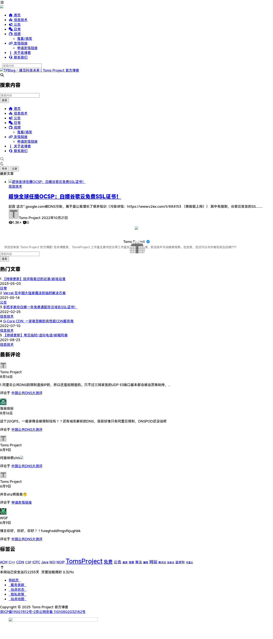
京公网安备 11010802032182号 (61, 611)
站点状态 (17, 589)
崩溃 (125, 562)
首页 (17, 15)
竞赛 (131, 562)
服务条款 (17, 585)
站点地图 (17, 599)
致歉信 (170, 562)
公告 (17, 24)
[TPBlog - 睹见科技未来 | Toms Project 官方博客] (39, 70)
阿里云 (189, 562)
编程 (145, 562)
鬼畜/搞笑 (24, 38)
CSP (28, 562)
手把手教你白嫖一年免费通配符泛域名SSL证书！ (40, 307)
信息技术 (20, 19)
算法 (138, 562)
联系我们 (20, 57)
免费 (108, 562)
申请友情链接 (27, 48)
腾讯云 (162, 562)
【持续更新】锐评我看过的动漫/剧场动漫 (34, 279)
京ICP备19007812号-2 (18, 611)
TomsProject (84, 561)
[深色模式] (136, 163)
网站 (153, 561)
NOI (52, 562)
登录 (4, 168)
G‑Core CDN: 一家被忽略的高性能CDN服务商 (38, 321)
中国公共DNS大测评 (26, 393)
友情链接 (20, 43)
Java (44, 562)
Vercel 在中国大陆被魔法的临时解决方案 (34, 293)
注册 (14, 168)
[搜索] (136, 159)
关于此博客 (22, 52)
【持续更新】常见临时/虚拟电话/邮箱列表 (35, 335)
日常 (17, 29)
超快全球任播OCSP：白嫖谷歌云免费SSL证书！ (65, 196)
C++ (12, 562)
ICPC (36, 562)
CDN (20, 562)
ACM (3, 562)
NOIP (61, 562)
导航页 (15, 580)
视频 (17, 34)
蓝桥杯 (180, 562)
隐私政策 (17, 594)
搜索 (4, 100)
